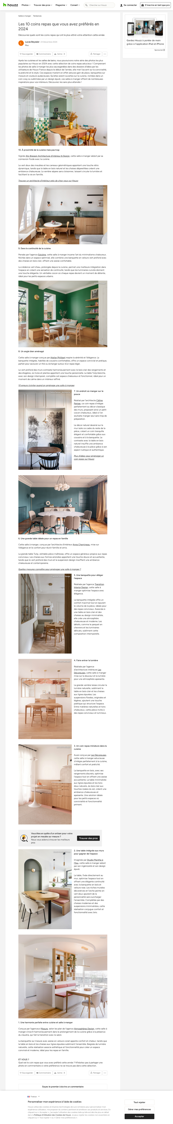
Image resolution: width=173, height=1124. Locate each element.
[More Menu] (104, 54)
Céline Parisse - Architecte (60, 392)
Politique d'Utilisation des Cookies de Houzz (52, 1115)
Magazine (60, 5)
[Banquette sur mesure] (62, 214)
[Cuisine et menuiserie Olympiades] (62, 976)
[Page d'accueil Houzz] (10, 5)
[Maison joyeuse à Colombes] (62, 314)
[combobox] (99, 5)
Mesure (103, 937)
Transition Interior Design (60, 576)
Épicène (103, 188)
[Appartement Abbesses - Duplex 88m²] (45, 430)
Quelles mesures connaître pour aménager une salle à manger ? (49, 569)
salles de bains (49, 60)
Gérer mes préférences (139, 1109)
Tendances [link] (37, 16)
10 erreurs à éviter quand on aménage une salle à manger (46, 385)
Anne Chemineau (81, 544)
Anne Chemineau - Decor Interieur (93, 478)
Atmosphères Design (84, 1028)
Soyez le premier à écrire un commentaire (63, 1086)
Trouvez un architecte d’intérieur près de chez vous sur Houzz (48, 180)
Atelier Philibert (100, 283)
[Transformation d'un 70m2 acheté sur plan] (62, 116)
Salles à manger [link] (24, 16)
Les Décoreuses (98, 755)
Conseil (74, 5)
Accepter (139, 1116)
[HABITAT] (45, 889)
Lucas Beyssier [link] (32, 42)
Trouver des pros (42, 5)
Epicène (42, 254)
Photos (25, 5)
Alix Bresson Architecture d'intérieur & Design (88, 89)
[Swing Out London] (62, 504)
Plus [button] (27, 45)
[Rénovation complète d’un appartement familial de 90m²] (45, 699)
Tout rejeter (139, 1102)
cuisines (32, 60)
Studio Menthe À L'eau (61, 852)
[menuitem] (26, 5)
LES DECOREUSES (63, 662)
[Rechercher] (86, 5)
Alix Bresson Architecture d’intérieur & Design (48, 156)
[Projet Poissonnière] (45, 614)
